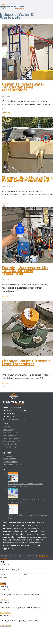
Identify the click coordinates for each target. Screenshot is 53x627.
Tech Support (5, 612)
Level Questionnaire (11, 438)
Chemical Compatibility (12, 441)
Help (2, 562)
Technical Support (10, 461)
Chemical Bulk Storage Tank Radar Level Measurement (27, 179)
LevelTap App (8, 429)
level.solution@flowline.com (14, 419)
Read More (6, 113)
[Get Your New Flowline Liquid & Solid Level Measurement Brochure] (13, 474)
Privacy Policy (43, 556)
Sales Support (5, 625)
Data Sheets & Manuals (12, 464)
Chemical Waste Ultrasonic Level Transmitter (26, 362)
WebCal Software (10, 432)
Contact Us (7, 456)
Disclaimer (4, 559)
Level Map (7, 427)
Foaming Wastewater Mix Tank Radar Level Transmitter (25, 270)
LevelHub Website (10, 435)
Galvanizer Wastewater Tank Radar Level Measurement (23, 87)
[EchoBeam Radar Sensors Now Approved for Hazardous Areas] (13, 489)
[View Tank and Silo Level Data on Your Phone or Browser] (13, 505)
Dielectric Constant (10, 444)
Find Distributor (9, 459)
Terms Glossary (9, 447)
